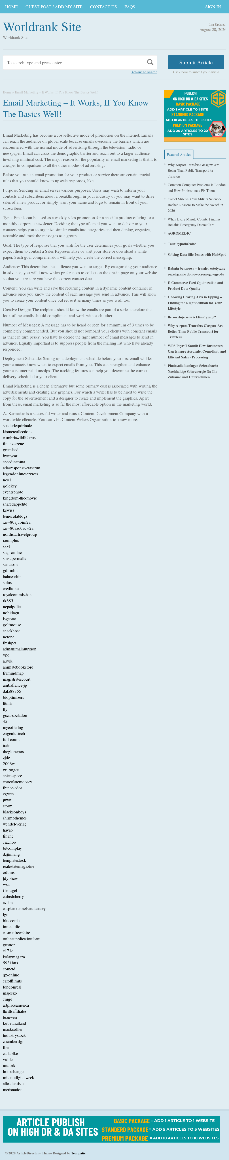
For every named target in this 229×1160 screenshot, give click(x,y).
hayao (8, 830)
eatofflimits (12, 981)
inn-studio (11, 926)
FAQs (130, 6)
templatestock (14, 860)
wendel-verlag (15, 824)
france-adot (12, 787)
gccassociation (15, 715)
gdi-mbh (10, 570)
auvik (8, 661)
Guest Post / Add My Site (54, 6)
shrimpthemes (15, 818)
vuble (8, 1059)
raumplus (11, 540)
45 (5, 721)
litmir (7, 703)
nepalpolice (12, 606)
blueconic (11, 920)
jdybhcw (10, 878)
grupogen (11, 769)
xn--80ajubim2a (16, 522)
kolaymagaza (14, 956)
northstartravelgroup (20, 534)
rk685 (8, 600)
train (7, 745)
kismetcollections (17, 431)
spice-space (12, 775)
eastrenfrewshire (16, 932)
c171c (8, 950)
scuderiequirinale (17, 425)
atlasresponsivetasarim (21, 467)
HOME (11, 6)
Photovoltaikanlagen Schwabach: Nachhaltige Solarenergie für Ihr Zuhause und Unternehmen (193, 371)
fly (5, 709)
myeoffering (13, 727)
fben (7, 1047)
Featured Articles (179, 154)
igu (5, 914)
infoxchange (13, 1071)
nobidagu (11, 612)
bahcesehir (12, 576)
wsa (6, 884)
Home (7, 92)
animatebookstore (18, 667)
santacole (10, 564)
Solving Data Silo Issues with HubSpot (197, 254)
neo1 (7, 480)
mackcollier (13, 1029)
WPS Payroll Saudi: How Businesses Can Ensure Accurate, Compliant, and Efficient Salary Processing (197, 351)
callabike (10, 1053)
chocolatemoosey (17, 781)
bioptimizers (13, 697)
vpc (6, 655)
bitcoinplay (12, 848)
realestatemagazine (18, 866)
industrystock (14, 1035)
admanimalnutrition (19, 649)
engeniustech (14, 733)
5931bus (10, 962)
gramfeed (11, 449)
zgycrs (8, 793)
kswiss (8, 510)
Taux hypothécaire (182, 243)
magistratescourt (16, 679)
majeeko (10, 993)
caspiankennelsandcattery (24, 908)
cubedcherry (13, 896)
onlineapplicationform (21, 938)
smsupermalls (14, 558)
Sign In (213, 6)
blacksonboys (14, 812)
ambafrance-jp (15, 685)
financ (8, 836)
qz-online (11, 975)
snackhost (11, 630)
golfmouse (12, 624)
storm (8, 806)
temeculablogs (15, 516)
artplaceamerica (16, 1005)
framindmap (13, 673)
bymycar (10, 455)
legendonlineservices (20, 473)
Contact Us (103, 6)
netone (8, 636)
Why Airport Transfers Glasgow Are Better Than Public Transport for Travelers (193, 170)
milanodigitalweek (18, 1077)
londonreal (12, 987)
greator (9, 944)
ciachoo (9, 842)
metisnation (13, 1089)
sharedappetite (15, 504)
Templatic (78, 1153)
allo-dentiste (13, 1083)
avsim (8, 902)
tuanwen (10, 1017)
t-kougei (10, 890)
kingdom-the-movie (20, 498)
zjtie (6, 757)
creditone (11, 588)
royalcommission (17, 594)
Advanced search (144, 72)
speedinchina (14, 461)
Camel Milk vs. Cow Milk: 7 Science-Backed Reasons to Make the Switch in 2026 (195, 205)
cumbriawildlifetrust (20, 437)
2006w (9, 763)
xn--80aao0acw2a (18, 528)
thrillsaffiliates (14, 1011)
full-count (11, 739)
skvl (6, 546)
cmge (7, 999)
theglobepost (14, 751)
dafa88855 (12, 691)
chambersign (14, 1041)
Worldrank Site (42, 26)
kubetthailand (14, 1023)
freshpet (9, 643)
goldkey (10, 486)
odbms (9, 872)
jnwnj (8, 799)
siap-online (12, 552)
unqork (9, 1065)
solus (7, 582)
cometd (9, 969)
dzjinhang (11, 854)
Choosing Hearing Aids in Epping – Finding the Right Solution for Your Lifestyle (195, 302)
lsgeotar (9, 618)
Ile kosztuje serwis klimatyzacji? (192, 317)
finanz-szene (13, 443)
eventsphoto (13, 492)
